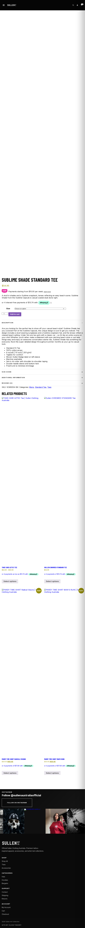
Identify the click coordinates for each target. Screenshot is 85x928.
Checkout (5, 914)
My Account (6, 907)
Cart (3, 911)
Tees (49, 387)
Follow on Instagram (17, 803)
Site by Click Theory (11, 925)
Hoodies (5, 880)
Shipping (5, 895)
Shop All (5, 861)
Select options (10, 581)
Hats (3, 877)
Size (8, 308)
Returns (4, 899)
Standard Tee (40, 387)
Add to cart (14, 314)
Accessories (6, 868)
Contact (5, 892)
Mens (31, 387)
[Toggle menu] (4, 5)
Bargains (5, 883)
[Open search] (73, 5)
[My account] (77, 5)
